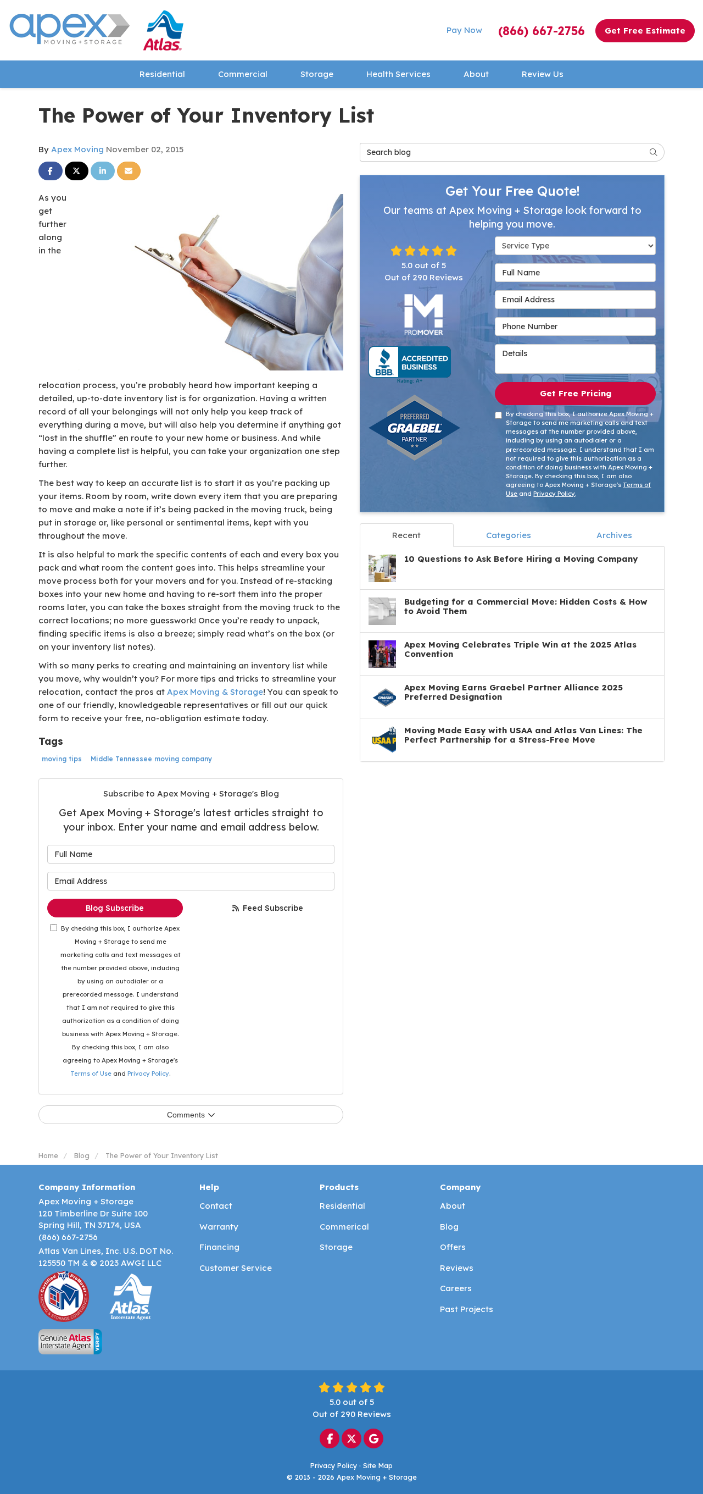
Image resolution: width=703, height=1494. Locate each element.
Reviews (456, 1268)
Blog (449, 1226)
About (452, 1205)
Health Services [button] (398, 74)
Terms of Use (90, 1073)
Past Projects (466, 1309)
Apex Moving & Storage (215, 692)
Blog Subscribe (115, 908)
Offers (453, 1247)
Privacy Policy (148, 1073)
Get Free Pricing (575, 393)
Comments (186, 1114)
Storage (336, 1247)
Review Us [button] (542, 74)
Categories (508, 535)
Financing (219, 1247)
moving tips (62, 759)
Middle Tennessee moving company (151, 759)
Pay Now (464, 30)
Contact (215, 1205)
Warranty (218, 1226)
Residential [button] (162, 74)
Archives (614, 535)
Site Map (378, 1465)
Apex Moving (77, 149)
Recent (406, 535)
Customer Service (235, 1268)
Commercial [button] (242, 74)
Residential (342, 1205)
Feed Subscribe (272, 908)
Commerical (344, 1226)
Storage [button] (316, 74)
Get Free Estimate (645, 30)
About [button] (476, 74)
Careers (456, 1288)
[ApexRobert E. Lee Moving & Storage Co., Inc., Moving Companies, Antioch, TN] (410, 365)
